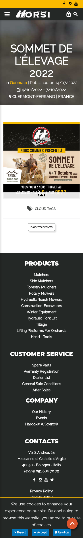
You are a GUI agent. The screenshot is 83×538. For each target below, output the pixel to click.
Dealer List (41, 378)
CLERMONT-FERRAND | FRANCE (43, 96)
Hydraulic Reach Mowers (41, 299)
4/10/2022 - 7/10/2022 (44, 89)
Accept (42, 532)
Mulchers (41, 275)
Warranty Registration (41, 371)
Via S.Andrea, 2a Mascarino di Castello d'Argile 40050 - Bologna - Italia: (41, 461)
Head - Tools (41, 337)
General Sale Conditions (41, 384)
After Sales (41, 390)
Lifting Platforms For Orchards (41, 331)
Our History (41, 412)
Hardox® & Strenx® (41, 424)
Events (41, 418)
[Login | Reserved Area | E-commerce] (68, 14)
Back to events (41, 227)
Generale (18, 82)
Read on (63, 532)
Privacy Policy (41, 491)
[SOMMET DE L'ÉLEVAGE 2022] (41, 160)
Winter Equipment (41, 312)
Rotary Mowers (41, 293)
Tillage (41, 324)
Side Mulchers (41, 281)
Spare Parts (41, 365)
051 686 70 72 (47, 471)
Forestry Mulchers (41, 287)
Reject (21, 532)
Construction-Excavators (41, 306)
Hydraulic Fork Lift (42, 318)
